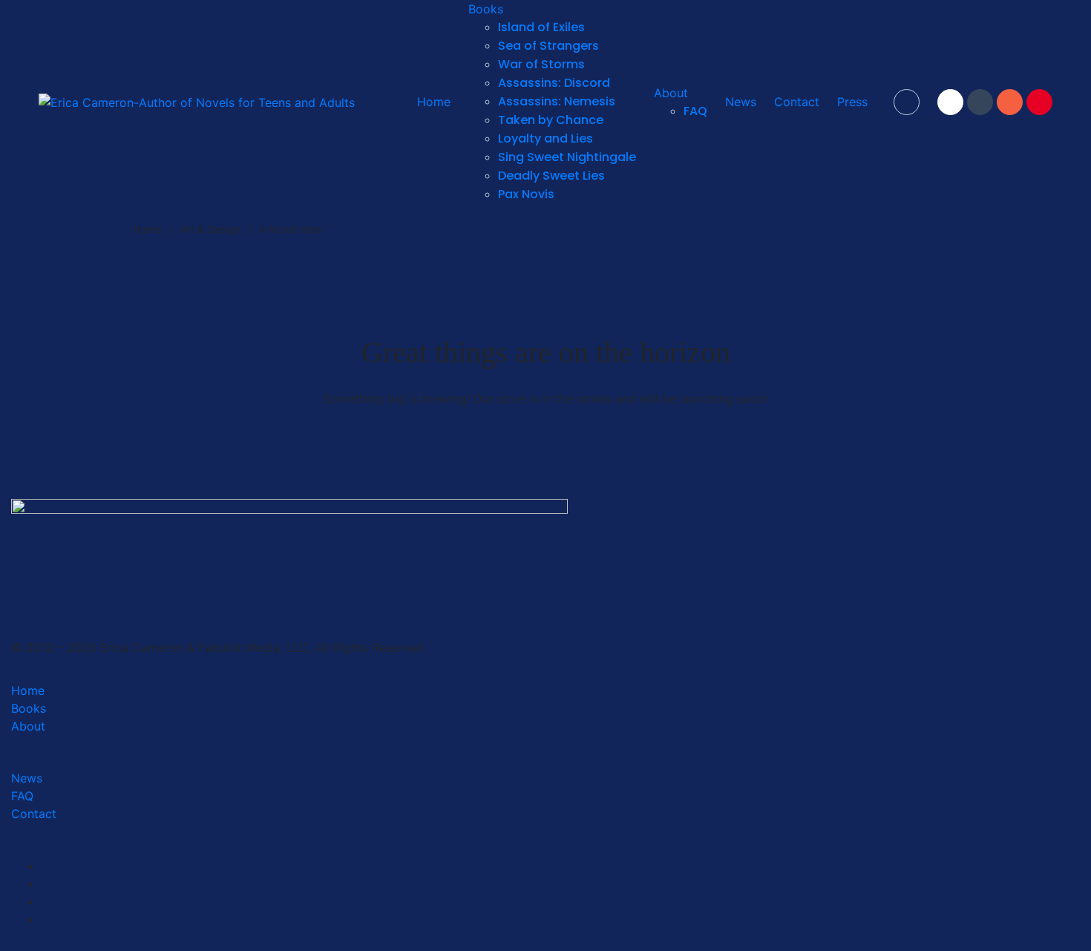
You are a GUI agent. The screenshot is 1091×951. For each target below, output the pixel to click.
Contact (33, 813)
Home (28, 690)
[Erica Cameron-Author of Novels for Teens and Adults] (197, 101)
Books (28, 708)
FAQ (22, 795)
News (26, 778)
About (28, 726)
